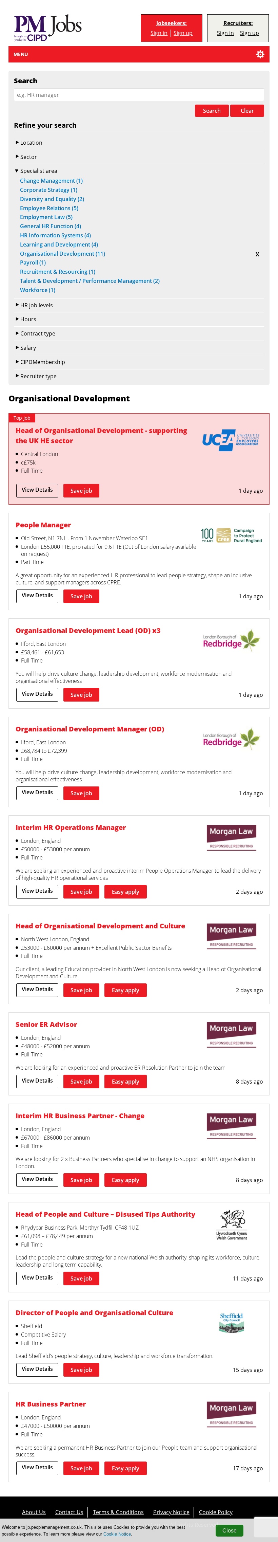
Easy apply (125, 891)
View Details (37, 489)
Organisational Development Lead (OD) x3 (88, 630)
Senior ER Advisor (46, 1024)
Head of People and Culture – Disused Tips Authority (105, 1214)
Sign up (183, 33)
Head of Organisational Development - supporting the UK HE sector (101, 435)
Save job (81, 490)
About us (34, 1512)
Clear (247, 110)
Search (212, 110)
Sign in (159, 33)
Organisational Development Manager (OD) (90, 728)
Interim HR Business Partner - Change (80, 1115)
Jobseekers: (171, 23)
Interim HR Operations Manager (71, 827)
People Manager (43, 524)
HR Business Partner (51, 1404)
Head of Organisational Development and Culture (100, 925)
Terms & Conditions (118, 1512)
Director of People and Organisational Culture (94, 1312)
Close (229, 1531)
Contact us (69, 1512)
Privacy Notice (171, 1512)
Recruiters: (238, 23)
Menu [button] (21, 54)
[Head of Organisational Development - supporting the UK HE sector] (231, 441)
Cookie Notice (117, 1534)
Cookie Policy (216, 1512)
